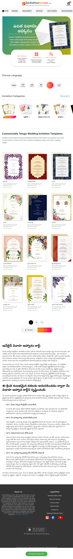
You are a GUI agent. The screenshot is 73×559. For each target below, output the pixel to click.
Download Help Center (55, 495)
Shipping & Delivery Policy (55, 513)
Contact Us (54, 509)
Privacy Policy (54, 502)
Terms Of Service (54, 499)
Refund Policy (54, 506)
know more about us (21, 514)
